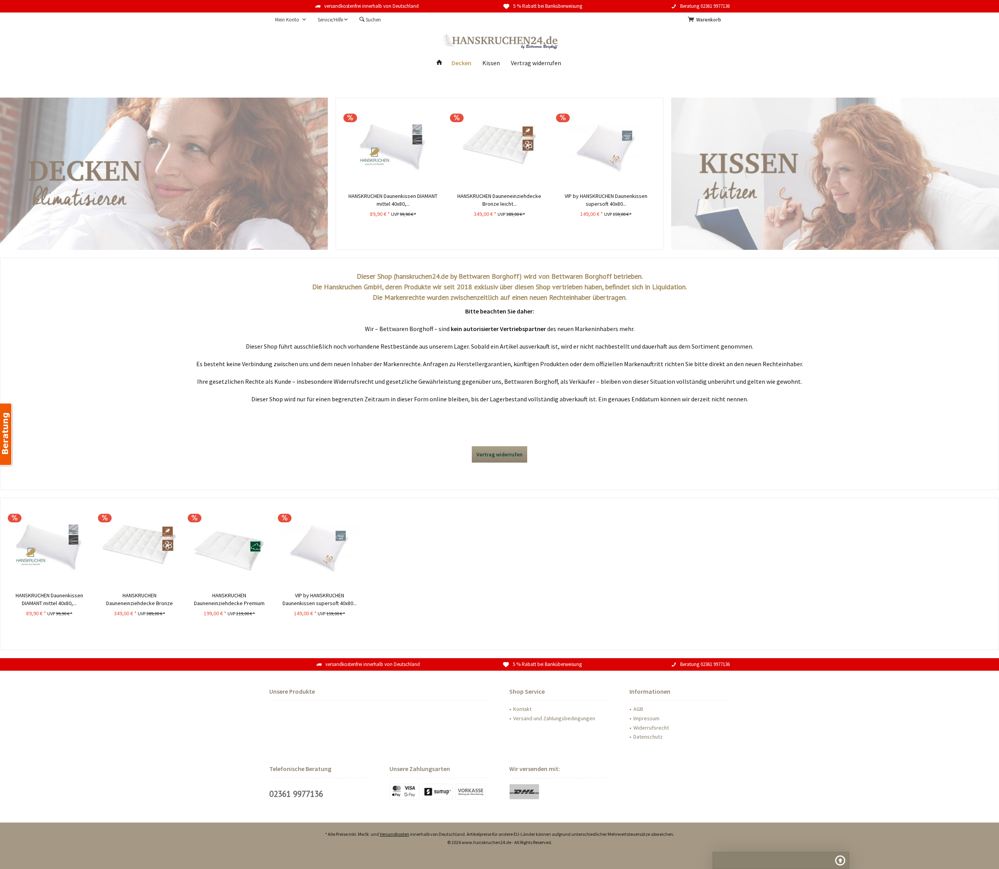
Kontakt (522, 708)
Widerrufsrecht (651, 727)
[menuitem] (706, 19)
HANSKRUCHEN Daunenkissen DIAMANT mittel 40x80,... (49, 599)
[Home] (439, 63)
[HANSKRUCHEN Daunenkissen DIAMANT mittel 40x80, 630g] (49, 547)
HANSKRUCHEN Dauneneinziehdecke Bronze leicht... (139, 599)
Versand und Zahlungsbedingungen (554, 718)
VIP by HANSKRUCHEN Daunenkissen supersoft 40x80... (320, 599)
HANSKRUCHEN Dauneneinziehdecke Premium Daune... (229, 599)
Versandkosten (394, 834)
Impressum (646, 718)
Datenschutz (648, 736)
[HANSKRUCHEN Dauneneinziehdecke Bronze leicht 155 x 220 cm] (139, 547)
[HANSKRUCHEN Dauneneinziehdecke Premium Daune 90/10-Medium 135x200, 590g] (229, 547)
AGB (638, 708)
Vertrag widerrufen (499, 454)
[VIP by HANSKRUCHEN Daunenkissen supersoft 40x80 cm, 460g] (319, 547)
